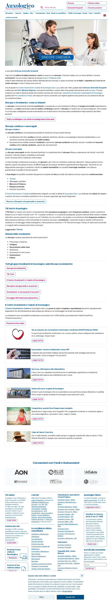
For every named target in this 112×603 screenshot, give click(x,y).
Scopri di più (11, 520)
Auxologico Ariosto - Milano (66, 500)
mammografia (35, 509)
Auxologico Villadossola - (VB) (67, 538)
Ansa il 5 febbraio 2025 (52, 78)
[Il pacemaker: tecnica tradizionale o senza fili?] (19, 353)
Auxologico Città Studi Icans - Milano (67, 503)
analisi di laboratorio (37, 500)
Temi (90, 13)
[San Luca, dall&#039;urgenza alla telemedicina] (19, 373)
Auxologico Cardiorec (64, 545)
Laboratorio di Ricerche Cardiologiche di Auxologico (82, 93)
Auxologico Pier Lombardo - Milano (69, 509)
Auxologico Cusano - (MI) (66, 519)
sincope (92, 90)
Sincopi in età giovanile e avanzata (22, 286)
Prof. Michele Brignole (26, 90)
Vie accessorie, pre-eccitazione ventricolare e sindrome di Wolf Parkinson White (65, 330)
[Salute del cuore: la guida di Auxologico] (19, 392)
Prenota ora (13, 558)
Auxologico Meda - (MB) (65, 522)
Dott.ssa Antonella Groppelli (26, 71)
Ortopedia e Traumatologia (39, 566)
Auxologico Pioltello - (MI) (66, 514)
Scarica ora (12, 571)
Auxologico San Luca (51, 87)
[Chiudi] (82, 576)
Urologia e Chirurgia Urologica (40, 569)
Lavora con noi (11, 17)
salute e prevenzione (90, 500)
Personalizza (67, 591)
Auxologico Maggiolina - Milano (67, 507)
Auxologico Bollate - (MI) (65, 517)
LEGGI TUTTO (37, 341)
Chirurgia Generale (37, 541)
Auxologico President (64, 547)
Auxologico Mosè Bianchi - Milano (68, 558)
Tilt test (12, 178)
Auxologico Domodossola (66, 531)
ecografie (44, 509)
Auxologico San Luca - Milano (67, 561)
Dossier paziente (95, 8)
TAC (42, 504)
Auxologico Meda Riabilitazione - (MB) (68, 525)
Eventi (84, 13)
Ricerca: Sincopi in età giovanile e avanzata (26, 201)
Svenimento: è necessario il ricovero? (23, 292)
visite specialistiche (39, 512)
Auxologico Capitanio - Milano (67, 556)
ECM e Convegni (74, 13)
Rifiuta (41, 597)
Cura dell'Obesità (36, 539)
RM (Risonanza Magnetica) (39, 505)
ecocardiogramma (37, 511)
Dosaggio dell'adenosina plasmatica (22, 298)
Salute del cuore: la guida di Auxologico (48, 389)
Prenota (71, 3)
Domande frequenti (75, 8)
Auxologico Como (63, 529)
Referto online (94, 3)
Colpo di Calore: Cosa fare (42, 432)
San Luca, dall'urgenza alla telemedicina (48, 369)
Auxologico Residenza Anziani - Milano (68, 569)
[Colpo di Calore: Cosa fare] (19, 436)
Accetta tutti (70, 597)
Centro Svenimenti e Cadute (30, 87)
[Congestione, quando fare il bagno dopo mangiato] (19, 416)
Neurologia (34, 561)
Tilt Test (10, 274)
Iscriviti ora (90, 568)
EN (104, 15)
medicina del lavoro (37, 519)
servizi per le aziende (44, 517)
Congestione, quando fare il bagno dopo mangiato (52, 408)
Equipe (26, 13)
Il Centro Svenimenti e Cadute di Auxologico (26, 280)
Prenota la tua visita (15, 323)
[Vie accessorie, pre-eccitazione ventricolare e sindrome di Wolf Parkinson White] (19, 334)
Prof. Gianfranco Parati (23, 95)
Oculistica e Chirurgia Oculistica (41, 564)
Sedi (48, 13)
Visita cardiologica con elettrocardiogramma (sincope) (30, 119)
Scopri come (92, 544)
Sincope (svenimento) (16, 268)
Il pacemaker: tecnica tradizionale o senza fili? (50, 349)
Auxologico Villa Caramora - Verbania (66, 535)
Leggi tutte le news (93, 507)
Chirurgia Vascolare (37, 544)
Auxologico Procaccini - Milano (67, 512)
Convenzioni (40, 13)
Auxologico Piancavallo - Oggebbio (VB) (69, 564)
